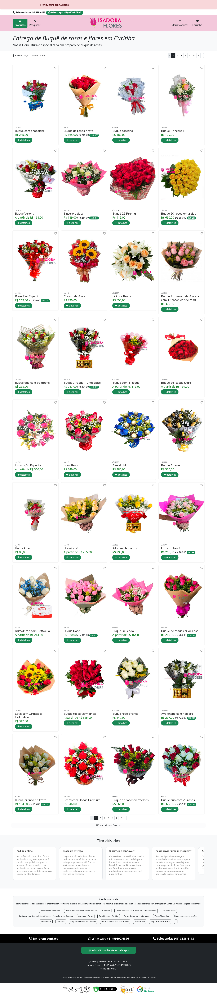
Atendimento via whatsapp (110, 950)
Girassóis (106, 910)
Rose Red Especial (27, 296)
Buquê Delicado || (124, 631)
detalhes (25, 140)
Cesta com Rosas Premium (82, 800)
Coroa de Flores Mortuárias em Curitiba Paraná (136, 910)
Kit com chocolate (124, 548)
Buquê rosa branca (125, 713)
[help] (55, 68)
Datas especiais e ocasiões (185, 916)
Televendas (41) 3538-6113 (30, 12)
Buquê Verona (24, 213)
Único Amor (23, 548)
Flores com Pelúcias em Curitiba (115, 921)
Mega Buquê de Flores (160, 921)
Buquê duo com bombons (32, 382)
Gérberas (61, 921)
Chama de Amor (75, 296)
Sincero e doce (74, 213)
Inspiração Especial (28, 465)
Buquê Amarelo (171, 465)
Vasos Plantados (162, 916)
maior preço (39, 55)
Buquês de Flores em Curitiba (83, 921)
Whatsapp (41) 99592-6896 (65, 12)
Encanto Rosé (170, 548)
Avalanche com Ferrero (177, 713)
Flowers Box (139, 921)
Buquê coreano (122, 131)
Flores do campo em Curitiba (136, 916)
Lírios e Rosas (122, 296)
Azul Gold (119, 465)
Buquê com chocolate (30, 131)
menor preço (22, 55)
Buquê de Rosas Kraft (176, 382)
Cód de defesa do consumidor (146, 977)
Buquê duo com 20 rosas (178, 800)
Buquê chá (71, 548)
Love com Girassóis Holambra (28, 715)
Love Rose (71, 465)
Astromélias (46, 921)
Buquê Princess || (173, 131)
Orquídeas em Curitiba (108, 916)
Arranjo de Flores (85, 916)
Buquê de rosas (169, 910)
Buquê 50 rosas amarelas (178, 213)
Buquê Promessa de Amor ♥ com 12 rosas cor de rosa (180, 298)
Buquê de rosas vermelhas (130, 800)
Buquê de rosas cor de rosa (180, 631)
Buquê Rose (72, 631)
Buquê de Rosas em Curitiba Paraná (81, 910)
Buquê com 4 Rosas (125, 382)
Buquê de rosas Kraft (78, 131)
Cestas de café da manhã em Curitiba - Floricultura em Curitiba (46, 916)
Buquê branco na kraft (30, 800)
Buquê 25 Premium (125, 213)
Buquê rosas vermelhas (80, 713)
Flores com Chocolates (50, 910)
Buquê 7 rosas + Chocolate (82, 382)
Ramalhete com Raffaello (32, 631)
